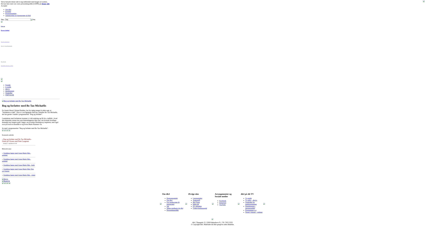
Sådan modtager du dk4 (175, 208)
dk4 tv (7, 89)
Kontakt (8, 12)
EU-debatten (197, 206)
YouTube (222, 205)
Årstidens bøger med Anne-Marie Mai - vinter (19, 175)
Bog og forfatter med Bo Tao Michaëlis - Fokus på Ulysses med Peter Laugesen (17, 140)
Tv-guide (248, 198)
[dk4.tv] (5, 179)
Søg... (3, 19)
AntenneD (196, 200)
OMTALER (9, 95)
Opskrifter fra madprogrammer (251, 203)
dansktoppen (9, 91)
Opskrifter (8, 93)
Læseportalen (197, 198)
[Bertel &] (6, 181)
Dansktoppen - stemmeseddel (250, 207)
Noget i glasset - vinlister (254, 212)
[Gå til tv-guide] (2, 81)
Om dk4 (8, 10)
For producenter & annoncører (173, 203)
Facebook (222, 201)
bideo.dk (196, 204)
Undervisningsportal (200, 208)
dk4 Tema (196, 202)
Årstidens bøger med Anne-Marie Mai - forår (19, 165)
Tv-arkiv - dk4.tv (251, 200)
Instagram (222, 203)
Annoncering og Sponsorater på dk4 (18, 15)
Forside (8, 85)
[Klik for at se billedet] (16, 101)
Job (168, 206)
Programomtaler (10, 13)
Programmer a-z (250, 210)
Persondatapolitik (173, 210)
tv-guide (8, 87)
